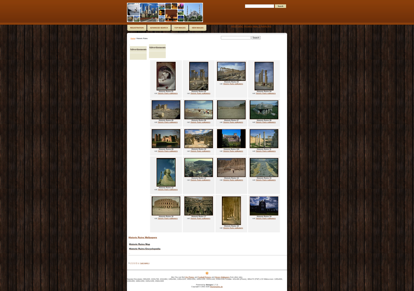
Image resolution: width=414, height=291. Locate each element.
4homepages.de (216, 287)
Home (133, 38)
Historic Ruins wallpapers (251, 26)
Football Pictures (204, 277)
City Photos (189, 277)
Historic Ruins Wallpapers (143, 237)
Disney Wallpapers (222, 277)
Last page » (144, 263)
